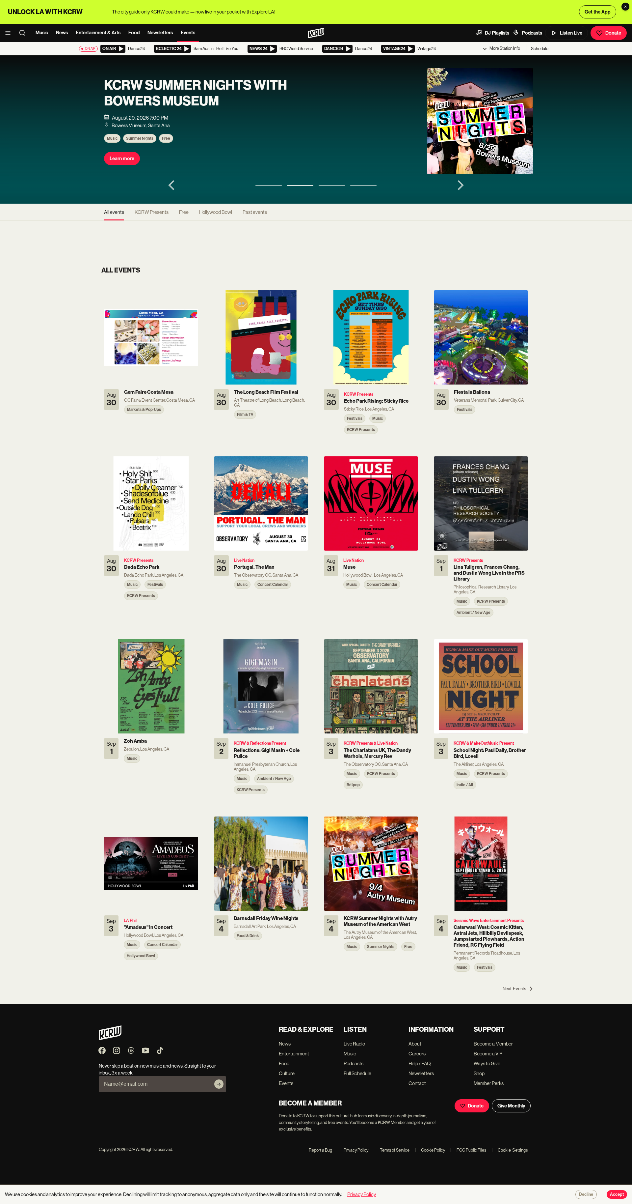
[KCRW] (110, 1038)
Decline (586, 1194)
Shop (479, 1073)
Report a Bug (320, 1150)
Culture (287, 1073)
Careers (417, 1053)
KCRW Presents (152, 212)
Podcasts (532, 33)
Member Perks (489, 1083)
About (414, 1043)
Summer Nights (139, 138)
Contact (417, 1083)
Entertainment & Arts (98, 33)
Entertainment (294, 1053)
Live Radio (354, 1043)
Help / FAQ (419, 1063)
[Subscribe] (219, 1084)
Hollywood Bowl (215, 212)
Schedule (539, 48)
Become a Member (493, 1043)
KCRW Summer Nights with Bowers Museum (195, 93)
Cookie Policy (430, 1150)
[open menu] (10, 33)
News (62, 33)
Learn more (122, 158)
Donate (613, 33)
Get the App (598, 12)
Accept (617, 1194)
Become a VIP (488, 1053)
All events (114, 212)
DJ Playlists (497, 33)
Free (166, 138)
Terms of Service (391, 1150)
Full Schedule (357, 1073)
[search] (24, 33)
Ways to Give (487, 1063)
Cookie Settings (513, 1150)
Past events (255, 212)
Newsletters (160, 33)
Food (134, 33)
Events (188, 33)
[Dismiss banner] (625, 7)
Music (42, 33)
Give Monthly (511, 1106)
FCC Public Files (468, 1150)
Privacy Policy (352, 1150)
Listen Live (571, 33)
